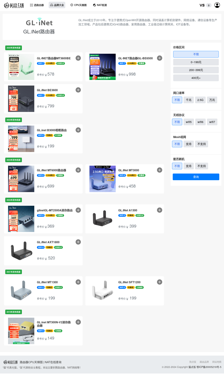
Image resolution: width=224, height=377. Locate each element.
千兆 (188, 100)
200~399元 (196, 70)
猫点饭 (192, 367)
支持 (188, 144)
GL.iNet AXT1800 (48, 242)
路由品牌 (204, 361)
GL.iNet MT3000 (128, 170)
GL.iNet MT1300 (47, 282)
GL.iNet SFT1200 (129, 282)
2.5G (200, 100)
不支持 (201, 144)
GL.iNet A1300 (127, 210)
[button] (204, 5)
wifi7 (212, 122)
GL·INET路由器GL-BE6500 (135, 58)
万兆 (212, 100)
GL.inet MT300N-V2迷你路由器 (54, 323)
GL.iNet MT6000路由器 (51, 170)
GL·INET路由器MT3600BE (54, 58)
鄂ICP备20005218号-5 (209, 367)
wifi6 (200, 122)
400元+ (196, 78)
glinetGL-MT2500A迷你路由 (55, 210)
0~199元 (196, 62)
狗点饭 (192, 361)
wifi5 (189, 122)
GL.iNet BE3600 (47, 90)
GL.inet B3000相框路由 (52, 130)
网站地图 (216, 361)
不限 (196, 54)
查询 (196, 177)
